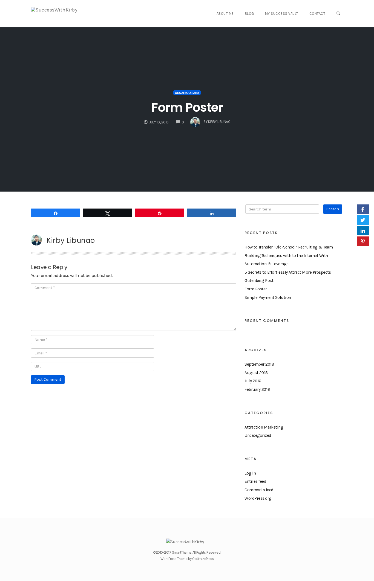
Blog (249, 13)
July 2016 (252, 380)
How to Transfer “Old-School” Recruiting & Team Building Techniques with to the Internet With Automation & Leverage (288, 255)
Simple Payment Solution (267, 297)
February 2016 (257, 389)
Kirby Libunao (71, 240)
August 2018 (256, 372)
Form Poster (187, 107)
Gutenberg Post (258, 280)
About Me (225, 13)
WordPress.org (258, 498)
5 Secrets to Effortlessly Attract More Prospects (287, 272)
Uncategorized (187, 93)
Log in (250, 473)
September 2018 (259, 364)
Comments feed (259, 489)
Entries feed (255, 481)
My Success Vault (281, 13)
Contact (317, 13)
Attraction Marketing (263, 427)
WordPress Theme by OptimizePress (187, 559)
